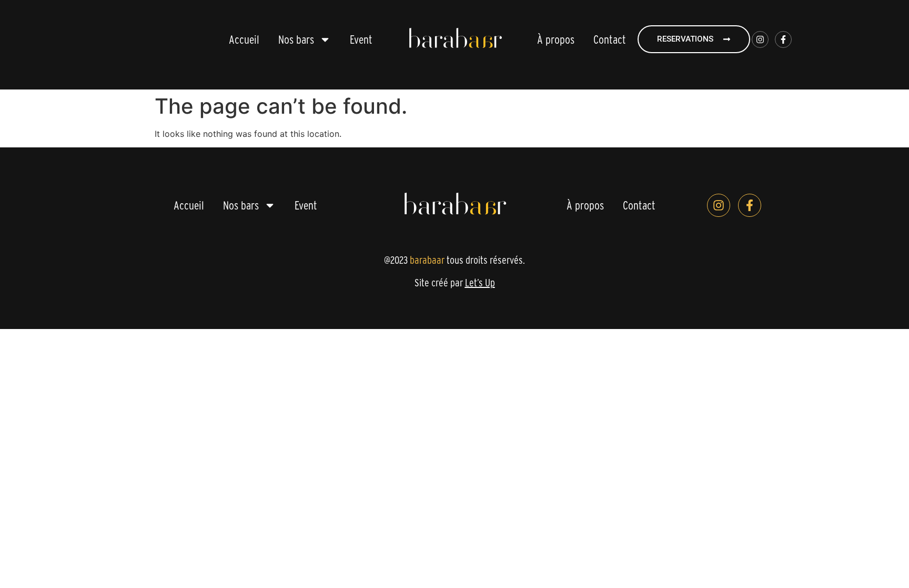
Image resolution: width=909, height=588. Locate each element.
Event (361, 39)
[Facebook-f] (783, 39)
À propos (555, 39)
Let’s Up (480, 282)
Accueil (244, 39)
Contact (609, 39)
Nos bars (296, 39)
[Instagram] (760, 39)
